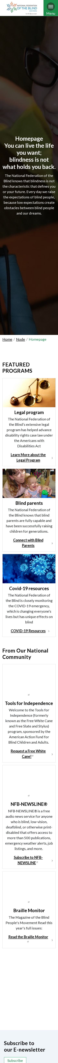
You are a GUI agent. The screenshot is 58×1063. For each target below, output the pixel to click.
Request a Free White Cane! (28, 754)
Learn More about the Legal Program (28, 457)
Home (7, 339)
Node (20, 339)
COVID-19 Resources (28, 631)
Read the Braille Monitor (28, 937)
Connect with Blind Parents (28, 543)
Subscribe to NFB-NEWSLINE (28, 860)
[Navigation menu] (51, 6)
